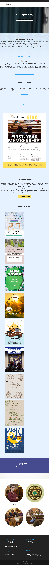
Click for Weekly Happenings (24, 56)
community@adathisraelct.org (41, 190)
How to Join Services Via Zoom (24, 73)
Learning (14, 529)
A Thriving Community (24, 15)
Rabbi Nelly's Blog (14, 504)
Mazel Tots (24, 104)
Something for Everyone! (25, 19)
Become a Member (24, 196)
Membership (35, 529)
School (24, 96)
